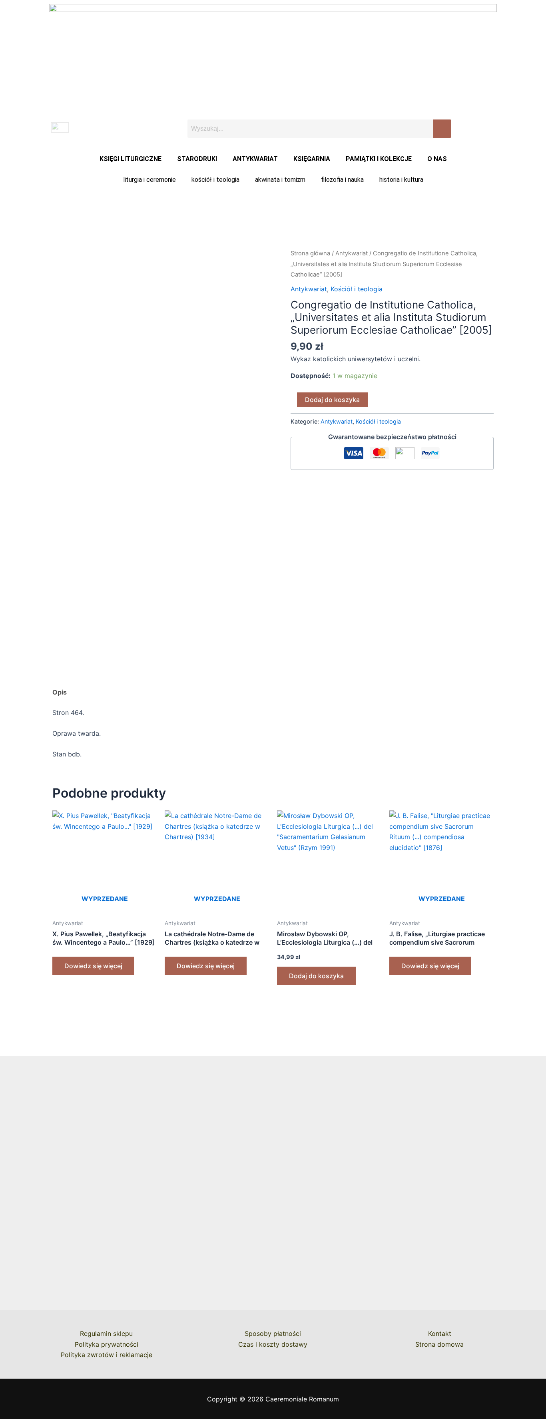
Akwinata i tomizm (280, 179)
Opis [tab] (59, 692)
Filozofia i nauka (342, 179)
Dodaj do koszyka (332, 400)
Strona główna (310, 253)
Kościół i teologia (215, 179)
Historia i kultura (401, 179)
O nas (437, 159)
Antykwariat (255, 159)
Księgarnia (311, 159)
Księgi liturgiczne (130, 159)
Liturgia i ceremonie (149, 179)
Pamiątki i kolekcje (379, 159)
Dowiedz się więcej (93, 966)
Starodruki (197, 159)
